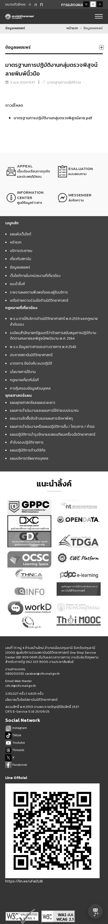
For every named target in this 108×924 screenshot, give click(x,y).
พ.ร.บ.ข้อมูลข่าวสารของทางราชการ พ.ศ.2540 (43, 346)
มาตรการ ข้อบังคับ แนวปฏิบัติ (31, 363)
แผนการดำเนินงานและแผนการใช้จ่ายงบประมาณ (44, 410)
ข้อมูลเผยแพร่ (20, 267)
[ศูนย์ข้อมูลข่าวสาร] (28, 198)
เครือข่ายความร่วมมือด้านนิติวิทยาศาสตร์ (39, 300)
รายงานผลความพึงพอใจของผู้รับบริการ (39, 292)
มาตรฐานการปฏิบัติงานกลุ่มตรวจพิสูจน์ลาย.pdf (53, 118)
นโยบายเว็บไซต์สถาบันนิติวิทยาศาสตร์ (31, 699)
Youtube (18, 742)
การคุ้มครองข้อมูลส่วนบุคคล (30, 388)
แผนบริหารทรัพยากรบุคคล (29, 458)
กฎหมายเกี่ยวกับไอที (24, 379)
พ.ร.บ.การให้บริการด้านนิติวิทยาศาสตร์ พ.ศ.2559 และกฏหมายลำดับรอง (54, 321)
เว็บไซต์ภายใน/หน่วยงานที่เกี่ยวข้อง (35, 275)
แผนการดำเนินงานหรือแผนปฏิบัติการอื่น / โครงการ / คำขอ (52, 426)
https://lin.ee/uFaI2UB (24, 881)
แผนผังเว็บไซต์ (20, 234)
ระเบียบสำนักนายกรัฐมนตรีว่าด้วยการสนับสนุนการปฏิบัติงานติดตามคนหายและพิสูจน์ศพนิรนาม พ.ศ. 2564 (53, 335)
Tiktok (16, 735)
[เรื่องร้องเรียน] (28, 171)
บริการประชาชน (21, 250)
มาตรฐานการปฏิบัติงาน (64, 82)
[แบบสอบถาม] (79, 171)
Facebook (19, 764)
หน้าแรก (72, 28)
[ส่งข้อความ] (79, 198)
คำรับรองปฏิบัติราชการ (27, 442)
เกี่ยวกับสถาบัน (20, 258)
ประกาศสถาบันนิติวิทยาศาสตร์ (31, 354)
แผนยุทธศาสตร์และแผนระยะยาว (32, 402)
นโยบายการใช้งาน (23, 371)
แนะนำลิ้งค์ (17, 283)
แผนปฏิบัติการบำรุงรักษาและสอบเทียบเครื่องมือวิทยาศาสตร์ (52, 434)
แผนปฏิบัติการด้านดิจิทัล (27, 450)
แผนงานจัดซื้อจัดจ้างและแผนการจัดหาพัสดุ (41, 418)
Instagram (19, 727)
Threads (18, 749)
